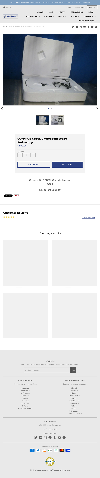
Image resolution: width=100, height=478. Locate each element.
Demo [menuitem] (91, 12)
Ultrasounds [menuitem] (76, 12)
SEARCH (74, 388)
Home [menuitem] (50, 12)
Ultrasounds (74, 396)
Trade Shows (25, 391)
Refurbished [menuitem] (32, 16)
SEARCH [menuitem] (40, 12)
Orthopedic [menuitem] (88, 16)
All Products (25, 393)
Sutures (74, 408)
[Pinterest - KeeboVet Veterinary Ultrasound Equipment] (84, 27)
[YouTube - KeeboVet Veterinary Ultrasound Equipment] (92, 27)
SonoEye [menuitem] (48, 16)
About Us (25, 388)
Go (74, 370)
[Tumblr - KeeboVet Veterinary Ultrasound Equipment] (88, 27)
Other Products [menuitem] (86, 21)
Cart (93, 7)
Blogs (25, 398)
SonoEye (73, 403)
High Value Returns (25, 408)
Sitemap (25, 396)
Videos (73, 406)
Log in (68, 7)
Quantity (20, 152)
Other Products (74, 414)
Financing (25, 403)
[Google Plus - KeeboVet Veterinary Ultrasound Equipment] (96, 27)
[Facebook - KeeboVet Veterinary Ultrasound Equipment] (77, 27)
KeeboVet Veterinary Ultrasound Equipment (53, 470)
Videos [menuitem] (61, 16)
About (73, 393)
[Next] (97, 108)
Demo (73, 398)
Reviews (25, 401)
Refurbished (74, 401)
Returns (25, 406)
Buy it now (67, 165)
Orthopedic (73, 411)
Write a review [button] (88, 217)
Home (5, 27)
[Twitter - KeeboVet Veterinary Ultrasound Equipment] (73, 27)
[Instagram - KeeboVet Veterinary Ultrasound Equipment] (80, 27)
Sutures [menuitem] (73, 16)
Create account (79, 7)
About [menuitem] (62, 12)
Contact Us (56, 425)
